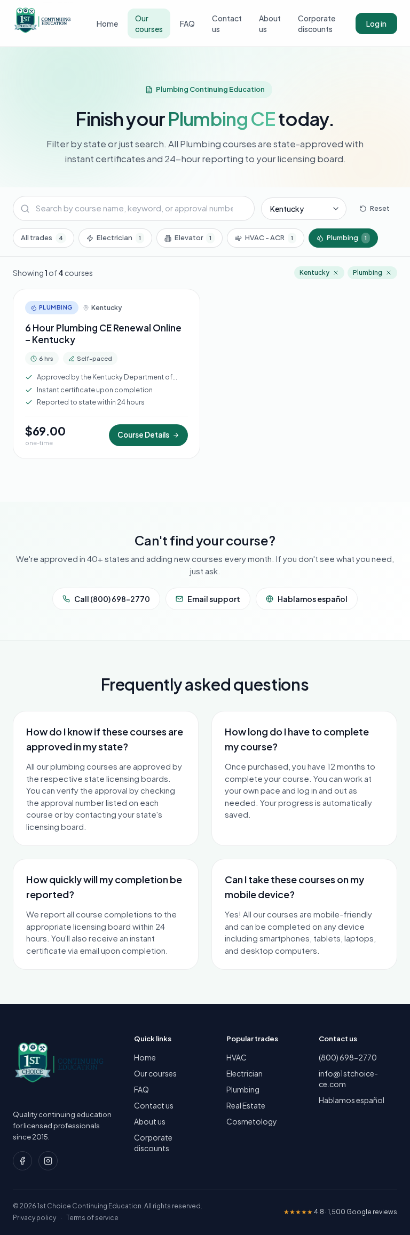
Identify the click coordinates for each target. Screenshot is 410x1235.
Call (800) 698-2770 (112, 599)
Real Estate (245, 1105)
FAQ (187, 23)
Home (107, 23)
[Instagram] (48, 1160)
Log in (376, 23)
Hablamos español (313, 599)
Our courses (149, 23)
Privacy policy (34, 1218)
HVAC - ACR (269, 237)
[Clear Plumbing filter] (388, 273)
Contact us (227, 23)
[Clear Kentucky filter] (336, 273)
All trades (42, 237)
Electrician (119, 237)
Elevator (193, 237)
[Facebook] (22, 1160)
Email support (213, 599)
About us (270, 23)
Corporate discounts (316, 23)
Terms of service (92, 1218)
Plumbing (347, 237)
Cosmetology (251, 1121)
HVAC (236, 1057)
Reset (380, 208)
